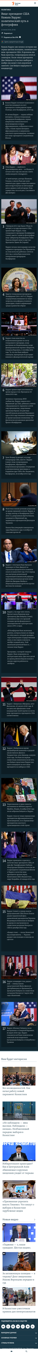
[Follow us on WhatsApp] (23, 1327)
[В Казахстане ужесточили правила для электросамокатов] (19, 1296)
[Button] (6, 34)
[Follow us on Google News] (28, 1327)
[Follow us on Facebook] (13, 1327)
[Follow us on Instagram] (8, 1327)
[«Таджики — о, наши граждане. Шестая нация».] (19, 1232)
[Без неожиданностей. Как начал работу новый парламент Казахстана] (19, 1076)
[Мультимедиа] (11, 1351)
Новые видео (10, 1219)
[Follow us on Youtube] (3, 1327)
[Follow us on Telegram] (18, 1327)
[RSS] (33, 1327)
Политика (6, 10)
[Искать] (26, 1351)
